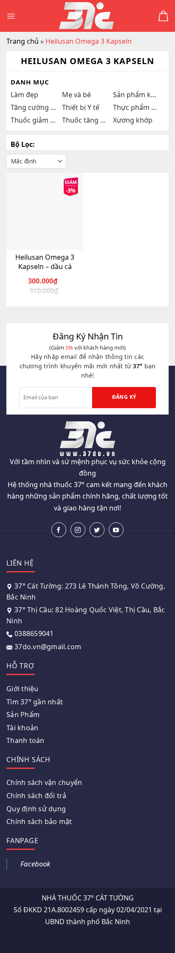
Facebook (35, 864)
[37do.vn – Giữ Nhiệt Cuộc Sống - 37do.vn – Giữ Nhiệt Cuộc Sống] (86, 16)
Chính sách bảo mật (39, 821)
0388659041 (34, 633)
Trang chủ (22, 41)
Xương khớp (132, 120)
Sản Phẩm (23, 714)
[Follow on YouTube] (116, 529)
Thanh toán (25, 740)
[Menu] (10, 16)
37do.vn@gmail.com (47, 646)
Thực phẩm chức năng (136, 107)
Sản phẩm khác (136, 94)
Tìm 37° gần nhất (34, 701)
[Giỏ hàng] (163, 15)
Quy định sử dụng (36, 808)
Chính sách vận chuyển (44, 782)
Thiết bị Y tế (80, 107)
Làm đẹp (24, 94)
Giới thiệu (22, 688)
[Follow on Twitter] (97, 529)
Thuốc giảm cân (34, 120)
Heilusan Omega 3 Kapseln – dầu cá (44, 261)
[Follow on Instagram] (78, 529)
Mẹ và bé (76, 94)
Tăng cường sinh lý (34, 107)
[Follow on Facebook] (58, 529)
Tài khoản (22, 727)
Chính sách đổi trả (36, 795)
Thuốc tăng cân (85, 120)
